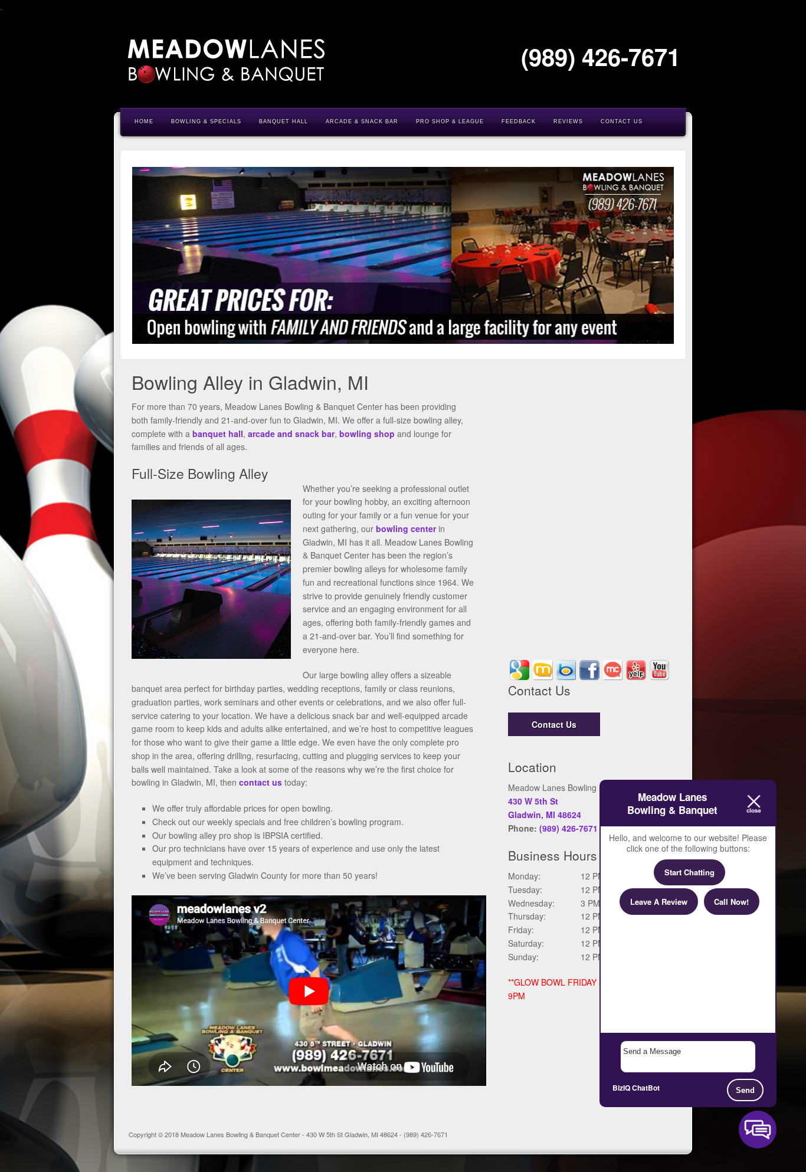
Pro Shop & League (450, 121)
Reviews (568, 121)
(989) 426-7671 (600, 56)
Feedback (519, 121)
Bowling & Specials (206, 121)
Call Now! (731, 901)
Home (144, 121)
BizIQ (621, 1087)
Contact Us (622, 121)
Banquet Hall (283, 121)
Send (745, 1090)
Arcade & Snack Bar (362, 121)
